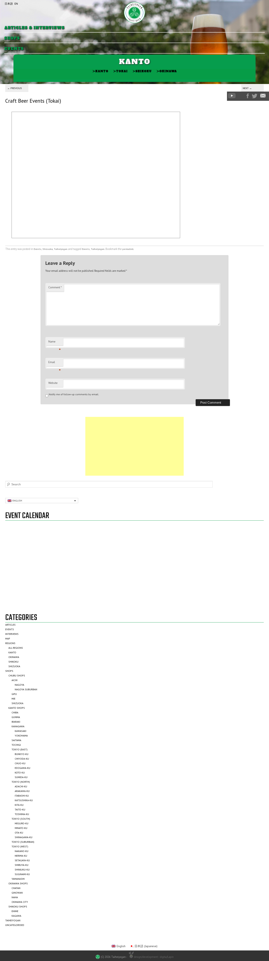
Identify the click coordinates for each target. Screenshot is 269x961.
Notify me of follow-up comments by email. (74, 394)
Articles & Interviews (34, 27)
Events (14, 48)
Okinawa (167, 71)
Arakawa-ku (22, 791)
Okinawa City (20, 901)
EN (16, 3)
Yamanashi (18, 878)
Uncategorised (14, 925)
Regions (10, 643)
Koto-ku (20, 772)
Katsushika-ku (24, 800)
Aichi (14, 680)
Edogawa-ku (22, 767)
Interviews (11, 633)
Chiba (15, 712)
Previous (14, 88)
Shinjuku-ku (22, 869)
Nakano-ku (21, 851)
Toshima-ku (22, 814)
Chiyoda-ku (22, 758)
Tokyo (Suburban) (23, 841)
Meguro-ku (21, 823)
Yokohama (21, 735)
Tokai (120, 71)
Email (54, 363)
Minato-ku (21, 828)
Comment (55, 287)
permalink (127, 249)
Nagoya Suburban (26, 689)
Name (54, 343)
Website (53, 383)
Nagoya (19, 684)
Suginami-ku (22, 874)
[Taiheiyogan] (134, 12)
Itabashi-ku (22, 795)
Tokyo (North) (21, 781)
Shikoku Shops (17, 906)
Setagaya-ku (22, 860)
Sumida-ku (21, 777)
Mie (13, 698)
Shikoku (142, 71)
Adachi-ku (21, 786)
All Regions (15, 647)
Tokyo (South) (21, 818)
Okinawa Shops (18, 883)
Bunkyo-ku (21, 754)
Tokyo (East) (20, 749)
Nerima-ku (21, 855)
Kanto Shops (16, 707)
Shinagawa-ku (23, 837)
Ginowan (17, 892)
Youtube (232, 95)
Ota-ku (19, 832)
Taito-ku (20, 809)
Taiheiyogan (60, 249)
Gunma (16, 717)
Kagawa (16, 915)
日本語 (9, 3)
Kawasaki (20, 731)
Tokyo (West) (20, 846)
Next (247, 88)
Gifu (14, 694)
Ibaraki (16, 721)
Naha (15, 897)
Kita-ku (19, 804)
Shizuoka (47, 249)
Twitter (254, 96)
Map (7, 638)
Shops (12, 38)
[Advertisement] (134, 446)
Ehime (15, 911)
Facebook (248, 95)
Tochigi (16, 744)
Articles (10, 624)
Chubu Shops (16, 675)
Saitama (16, 740)
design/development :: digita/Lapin (154, 956)
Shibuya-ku (21, 864)
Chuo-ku (20, 763)
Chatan (16, 888)
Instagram (241, 95)
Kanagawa (18, 726)
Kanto (100, 71)
